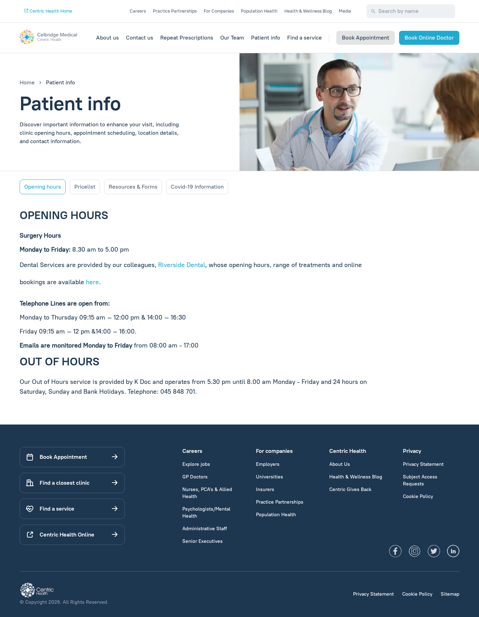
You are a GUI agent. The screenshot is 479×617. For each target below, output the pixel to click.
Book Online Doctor (429, 37)
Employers (267, 464)
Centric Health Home (50, 11)
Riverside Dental (181, 265)
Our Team (232, 37)
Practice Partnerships (175, 11)
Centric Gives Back (350, 489)
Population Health (259, 11)
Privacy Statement (423, 464)
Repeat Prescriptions (186, 37)
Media (345, 11)
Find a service (304, 37)
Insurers (265, 489)
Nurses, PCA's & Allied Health (207, 492)
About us (107, 37)
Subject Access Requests (420, 480)
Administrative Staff (204, 529)
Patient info (265, 37)
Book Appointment (365, 37)
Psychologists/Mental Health (206, 512)
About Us (339, 464)
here (92, 282)
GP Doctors (195, 477)
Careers (138, 11)
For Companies (219, 11)
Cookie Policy (418, 496)
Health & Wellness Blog (308, 11)
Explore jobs (196, 464)
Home (27, 82)
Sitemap (450, 594)
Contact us (139, 37)
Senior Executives (202, 541)
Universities (269, 477)
